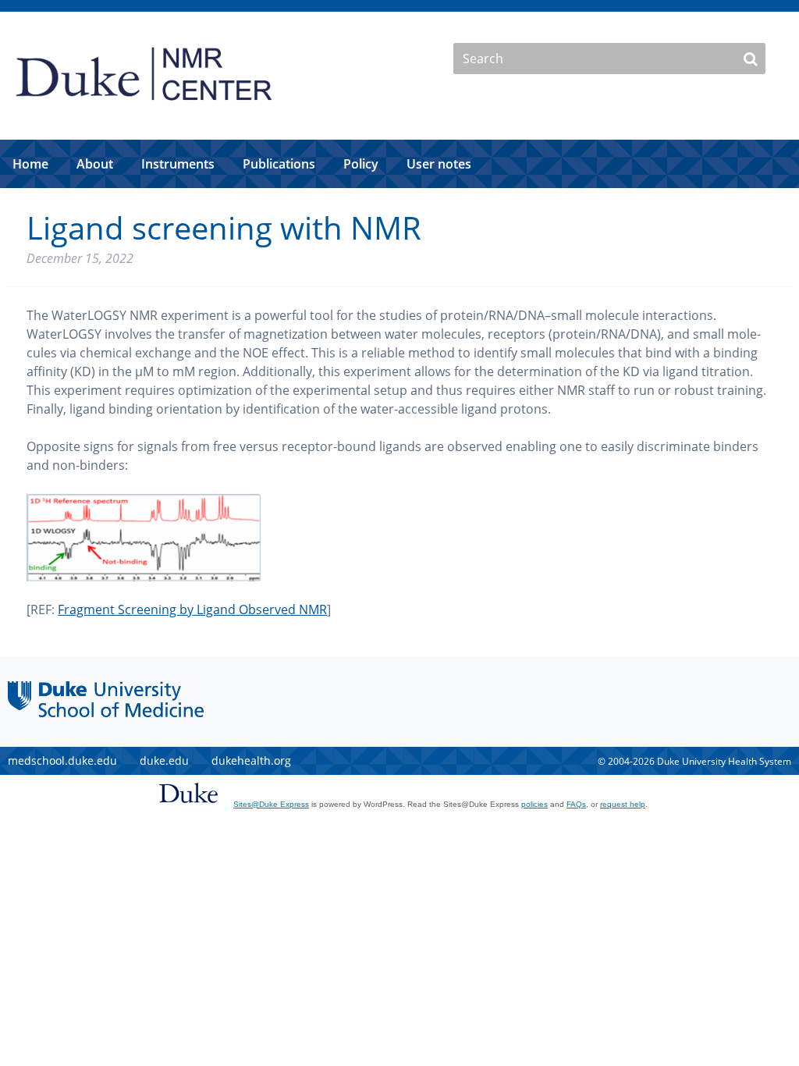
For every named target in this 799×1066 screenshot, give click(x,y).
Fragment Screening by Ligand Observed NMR (192, 609)
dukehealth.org (251, 760)
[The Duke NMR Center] (145, 108)
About (94, 163)
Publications (279, 163)
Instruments (178, 163)
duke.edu (164, 760)
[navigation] (399, 164)
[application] (399, 164)
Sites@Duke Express (271, 804)
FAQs (576, 804)
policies (534, 804)
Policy (360, 163)
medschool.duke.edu (62, 760)
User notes (439, 163)
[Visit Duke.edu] (188, 806)
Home (30, 163)
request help (622, 804)
